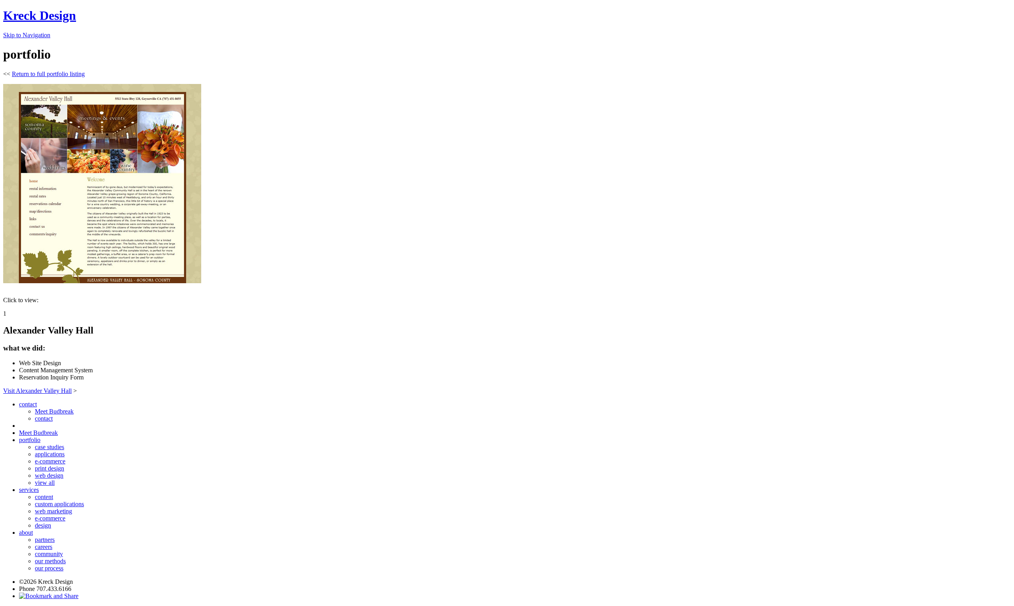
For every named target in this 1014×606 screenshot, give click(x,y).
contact (28, 404)
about (26, 532)
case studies (49, 447)
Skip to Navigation (26, 35)
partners (45, 539)
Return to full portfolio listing (48, 74)
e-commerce (50, 461)
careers (43, 546)
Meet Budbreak (54, 411)
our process (49, 568)
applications (50, 454)
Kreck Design (39, 15)
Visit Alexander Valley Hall (37, 390)
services (29, 489)
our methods (50, 561)
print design (49, 468)
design (43, 525)
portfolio (29, 439)
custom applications (59, 504)
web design (49, 475)
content (44, 497)
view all (45, 482)
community (49, 554)
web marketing (53, 511)
